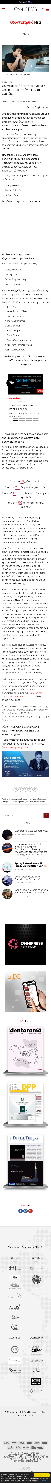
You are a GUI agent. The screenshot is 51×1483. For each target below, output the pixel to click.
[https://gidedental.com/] (36, 1367)
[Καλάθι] (47, 9)
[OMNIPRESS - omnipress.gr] (25, 9)
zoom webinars (39, 809)
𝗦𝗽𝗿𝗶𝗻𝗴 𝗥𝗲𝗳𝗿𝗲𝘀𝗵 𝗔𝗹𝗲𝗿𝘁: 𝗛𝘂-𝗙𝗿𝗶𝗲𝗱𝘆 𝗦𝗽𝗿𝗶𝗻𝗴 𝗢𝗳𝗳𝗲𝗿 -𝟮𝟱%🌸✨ (32, 871)
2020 (10, 809)
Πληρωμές (43, 1464)
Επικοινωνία (39, 1462)
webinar (21, 170)
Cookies (24, 1466)
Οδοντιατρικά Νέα (14, 1462)
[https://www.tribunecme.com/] (36, 1398)
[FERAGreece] (15, 1356)
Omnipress (36, 101)
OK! (41, 1475)
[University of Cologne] (36, 1275)
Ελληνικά (23, 2)
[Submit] (46, 822)
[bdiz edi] (36, 1377)
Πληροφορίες (43, 1481)
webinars (29, 809)
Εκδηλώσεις (7, 82)
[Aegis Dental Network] (15, 1314)
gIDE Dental (35, 1466)
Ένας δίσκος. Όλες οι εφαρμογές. (31, 838)
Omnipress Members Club (26, 1468)
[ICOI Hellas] (36, 1388)
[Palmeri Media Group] (15, 1324)
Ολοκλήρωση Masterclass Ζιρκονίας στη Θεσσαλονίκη (28, 885)
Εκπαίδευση (23, 1460)
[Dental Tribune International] (15, 1275)
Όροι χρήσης (31, 1464)
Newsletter (8, 1464)
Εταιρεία (28, 1462)
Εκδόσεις (35, 1460)
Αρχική (14, 1460)
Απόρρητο (15, 1466)
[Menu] (3, 9)
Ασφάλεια (19, 1464)
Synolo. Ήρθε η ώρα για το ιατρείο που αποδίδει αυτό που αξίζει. (31, 898)
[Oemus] (14, 1303)
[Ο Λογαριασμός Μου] (43, 9)
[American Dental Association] (36, 1357)
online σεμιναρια (19, 809)
